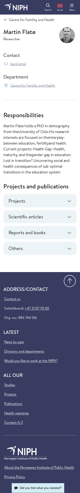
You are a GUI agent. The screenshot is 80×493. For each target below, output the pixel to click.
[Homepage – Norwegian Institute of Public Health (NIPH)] (16, 7)
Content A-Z (13, 422)
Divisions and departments (24, 351)
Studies (9, 384)
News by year (14, 341)
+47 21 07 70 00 (37, 308)
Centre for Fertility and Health (32, 85)
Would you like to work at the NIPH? (31, 360)
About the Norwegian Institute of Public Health (39, 467)
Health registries (16, 413)
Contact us (12, 298)
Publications (13, 403)
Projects (10, 394)
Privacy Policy (14, 476)
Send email (18, 63)
